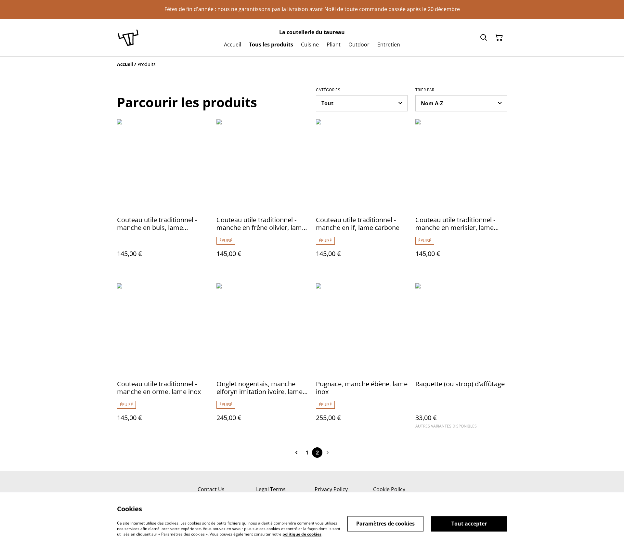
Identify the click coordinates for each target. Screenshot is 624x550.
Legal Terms (271, 489)
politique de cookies (301, 534)
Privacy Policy (331, 489)
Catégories (328, 90)
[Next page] (327, 452)
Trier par (425, 90)
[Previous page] (296, 452)
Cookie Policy (389, 489)
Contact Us (211, 489)
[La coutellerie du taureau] (128, 37)
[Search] (483, 38)
